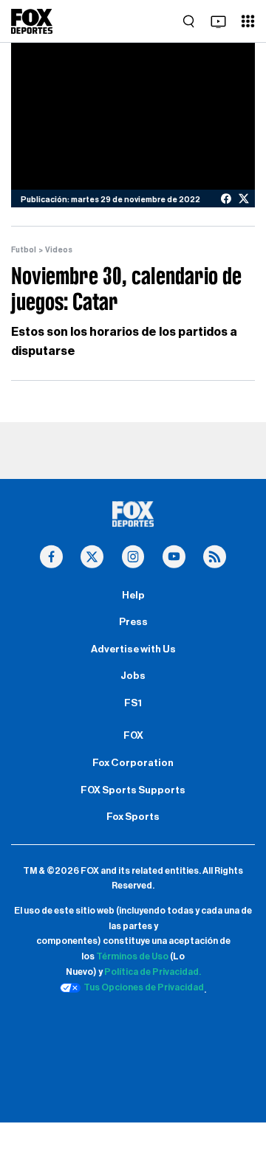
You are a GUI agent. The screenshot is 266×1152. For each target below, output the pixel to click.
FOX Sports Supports (133, 790)
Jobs (133, 676)
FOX (133, 736)
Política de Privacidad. (152, 972)
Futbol (23, 250)
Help (133, 595)
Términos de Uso (132, 956)
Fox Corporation (133, 763)
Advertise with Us (133, 649)
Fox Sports (133, 817)
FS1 (133, 703)
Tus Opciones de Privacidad (143, 987)
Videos (58, 250)
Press (133, 622)
